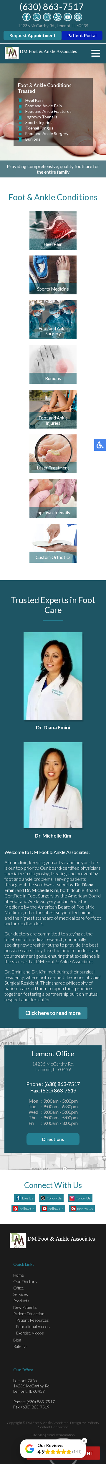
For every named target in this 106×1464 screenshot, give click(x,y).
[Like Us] (26, 19)
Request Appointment (32, 35)
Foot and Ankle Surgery (46, 133)
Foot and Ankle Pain (43, 105)
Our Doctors (25, 1281)
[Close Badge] (84, 1441)
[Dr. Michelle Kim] (53, 785)
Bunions (32, 139)
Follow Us (54, 1198)
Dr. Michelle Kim (53, 836)
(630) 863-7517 (51, 6)
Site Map (38, 1435)
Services (20, 1294)
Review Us (85, 1208)
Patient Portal (82, 35)
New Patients (25, 1307)
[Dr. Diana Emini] (53, 676)
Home (18, 1275)
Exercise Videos (30, 1332)
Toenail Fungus (39, 127)
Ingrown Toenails (41, 116)
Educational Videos (33, 1326)
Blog (17, 1339)
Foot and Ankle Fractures (48, 111)
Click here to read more (53, 1013)
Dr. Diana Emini (53, 727)
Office (18, 1287)
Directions (53, 1139)
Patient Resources (32, 1320)
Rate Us (20, 1346)
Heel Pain (34, 100)
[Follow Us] (36, 19)
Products (21, 1300)
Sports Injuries (38, 122)
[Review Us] (78, 19)
